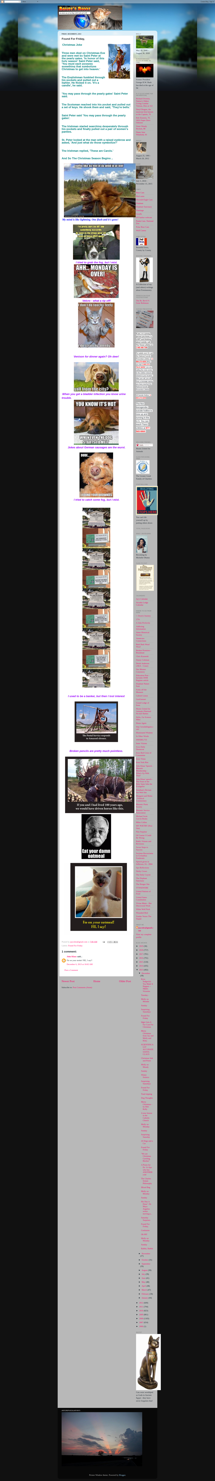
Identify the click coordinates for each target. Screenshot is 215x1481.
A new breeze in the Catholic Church (146, 1117)
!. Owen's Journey (143, 616)
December (146, 973)
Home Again (141, 723)
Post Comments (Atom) (82, 987)
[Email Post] (103, 942)
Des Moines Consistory (141, 670)
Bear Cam (140, 192)
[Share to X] (113, 942)
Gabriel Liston (142, 696)
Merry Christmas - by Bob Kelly (146, 1105)
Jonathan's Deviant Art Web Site (143, 791)
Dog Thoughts (147, 1098)
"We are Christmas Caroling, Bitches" (146, 1157)
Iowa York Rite (142, 762)
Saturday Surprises (145, 1219)
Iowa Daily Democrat (140, 748)
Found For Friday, (145, 1225)
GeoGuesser (141, 699)
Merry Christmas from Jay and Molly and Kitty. (147, 1036)
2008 (141, 1318)
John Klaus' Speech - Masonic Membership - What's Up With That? (144, 771)
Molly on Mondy (145, 1065)
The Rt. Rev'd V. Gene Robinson (143, 302)
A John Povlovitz (143, 623)
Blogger (122, 1475)
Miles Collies (141, 822)
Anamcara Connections (141, 639)
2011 (141, 1307)
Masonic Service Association (143, 811)
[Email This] (108, 942)
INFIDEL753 (141, 740)
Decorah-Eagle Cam (144, 200)
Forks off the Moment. (141, 691)
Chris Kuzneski (142, 656)
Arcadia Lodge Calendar (142, 603)
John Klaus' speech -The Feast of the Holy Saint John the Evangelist (144, 783)
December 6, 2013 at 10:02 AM (80, 964)
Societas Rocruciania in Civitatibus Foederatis (144, 855)
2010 (141, 1311)
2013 (141, 970)
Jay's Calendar (142, 599)
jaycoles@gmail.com (145, 929)
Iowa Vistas (141, 759)
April (144, 1286)
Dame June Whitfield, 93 (141, 133)
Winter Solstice (145, 1076)
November (146, 1253)
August (145, 1270)
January (145, 1298)
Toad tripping (146, 1094)
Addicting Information (141, 627)
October (145, 1260)
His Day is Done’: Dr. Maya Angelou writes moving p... (146, 1207)
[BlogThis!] (110, 942)
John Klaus (72, 956)
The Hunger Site (142, 884)
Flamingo (140, 210)
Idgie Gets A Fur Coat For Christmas (147, 1024)
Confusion (145, 1230)
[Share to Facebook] (115, 942)
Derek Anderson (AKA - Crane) (142, 664)
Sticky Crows (141, 871)
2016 (141, 958)
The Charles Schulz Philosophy (146, 1181)
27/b (138, 619)
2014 (141, 966)
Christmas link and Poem (147, 1059)
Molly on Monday (145, 1125)
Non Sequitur (141, 832)
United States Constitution (141, 898)
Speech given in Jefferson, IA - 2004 (144, 863)
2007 (141, 1322)
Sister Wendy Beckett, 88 (141, 127)
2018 (141, 950)
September (146, 1264)
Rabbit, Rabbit (147, 1248)
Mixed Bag (145, 1187)
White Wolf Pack (143, 909)
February (145, 1294)
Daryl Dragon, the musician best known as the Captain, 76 (144, 111)
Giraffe (139, 214)
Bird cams (140, 196)
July (144, 1274)
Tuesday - (145, 995)
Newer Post (68, 981)
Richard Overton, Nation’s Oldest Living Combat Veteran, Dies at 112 (144, 102)
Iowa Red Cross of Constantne (143, 754)
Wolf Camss (141, 230)
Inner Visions (141, 743)
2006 (141, 1326)
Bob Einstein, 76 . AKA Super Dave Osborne (143, 120)
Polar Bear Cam (142, 227)
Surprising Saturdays (146, 1010)
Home (96, 981)
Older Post (125, 981)
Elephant (139, 203)
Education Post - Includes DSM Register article (142, 677)
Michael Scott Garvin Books (141, 817)
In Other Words (142, 736)
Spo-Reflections (142, 868)
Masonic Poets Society (142, 805)
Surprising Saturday (145, 1135)
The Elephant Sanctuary (141, 879)
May (144, 1282)
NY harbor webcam (144, 217)
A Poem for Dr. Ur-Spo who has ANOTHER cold (146, 1170)
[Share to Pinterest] (117, 942)
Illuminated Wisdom (144, 733)
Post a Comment (71, 970)
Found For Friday (75, 946)
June (144, 1278)
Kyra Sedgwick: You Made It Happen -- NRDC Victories (147, 985)
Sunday (144, 1005)
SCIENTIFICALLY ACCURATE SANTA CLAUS (147, 1049)
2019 (141, 946)
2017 (141, 954)
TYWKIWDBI (142, 888)
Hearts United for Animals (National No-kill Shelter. (143, 711)
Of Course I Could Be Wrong (143, 836)
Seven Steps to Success (142, 848)
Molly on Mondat (145, 1000)
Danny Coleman (142, 660)
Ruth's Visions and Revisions (143, 842)
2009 (141, 1314)
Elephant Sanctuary (144, 207)
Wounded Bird (142, 913)
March (144, 1290)
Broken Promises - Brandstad (143, 651)
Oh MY (144, 1234)
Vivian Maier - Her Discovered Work (144, 904)
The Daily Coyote (143, 875)
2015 (141, 962)
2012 (141, 1303)
